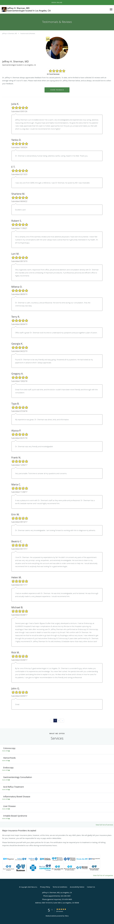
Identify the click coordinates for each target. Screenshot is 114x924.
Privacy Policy (45, 887)
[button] (57, 2)
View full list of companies (103, 875)
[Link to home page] (26, 9)
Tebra (66, 916)
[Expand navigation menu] (111, 9)
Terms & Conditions (60, 887)
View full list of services (104, 825)
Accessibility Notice (77, 887)
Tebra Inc (34, 887)
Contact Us (91, 887)
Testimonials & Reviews (27, 33)
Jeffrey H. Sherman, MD (9, 33)
